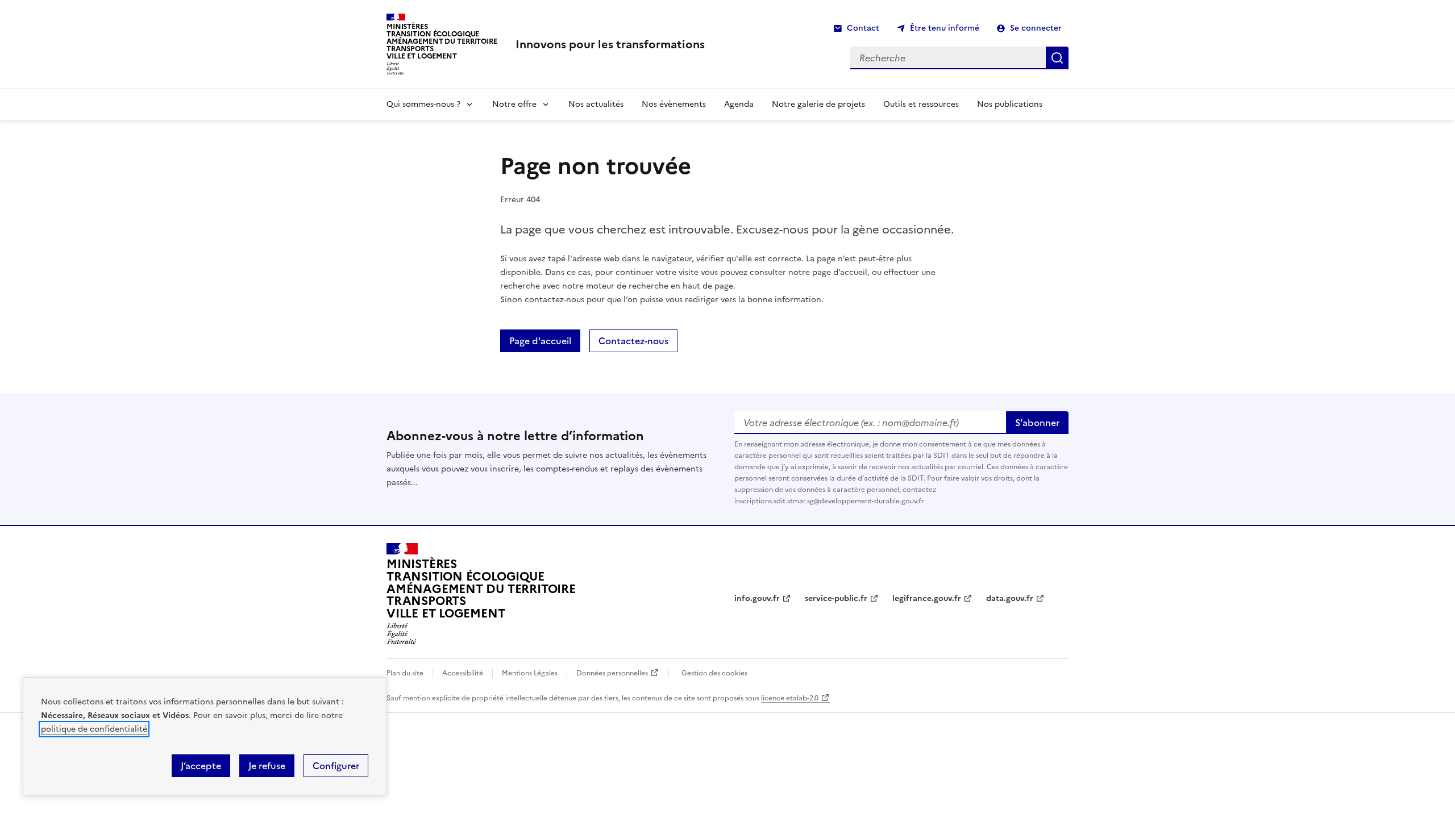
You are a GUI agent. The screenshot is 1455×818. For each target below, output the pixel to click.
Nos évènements (674, 104)
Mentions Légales (530, 673)
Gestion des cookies (714, 673)
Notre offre (514, 104)
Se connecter (1036, 28)
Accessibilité (462, 673)
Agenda (739, 104)
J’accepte (201, 766)
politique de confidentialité (94, 729)
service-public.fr (836, 598)
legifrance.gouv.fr (926, 598)
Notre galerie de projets (818, 104)
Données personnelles (612, 673)
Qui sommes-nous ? (423, 104)
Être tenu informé (944, 28)
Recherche (1057, 58)
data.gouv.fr (1009, 598)
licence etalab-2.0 (789, 698)
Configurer (336, 766)
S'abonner (1037, 422)
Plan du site (404, 673)
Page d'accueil (540, 341)
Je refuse (266, 766)
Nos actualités (595, 104)
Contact (863, 28)
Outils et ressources (921, 104)
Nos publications (1009, 104)
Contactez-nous (633, 341)
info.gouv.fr (757, 598)
